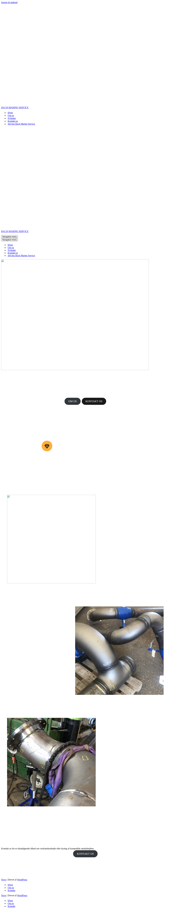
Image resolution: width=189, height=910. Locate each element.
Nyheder (12, 118)
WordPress (22, 879)
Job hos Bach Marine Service (21, 124)
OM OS (72, 401)
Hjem (10, 112)
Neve (3, 879)
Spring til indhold (9, 2)
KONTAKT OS (93, 401)
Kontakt (11, 890)
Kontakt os (13, 121)
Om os (11, 115)
